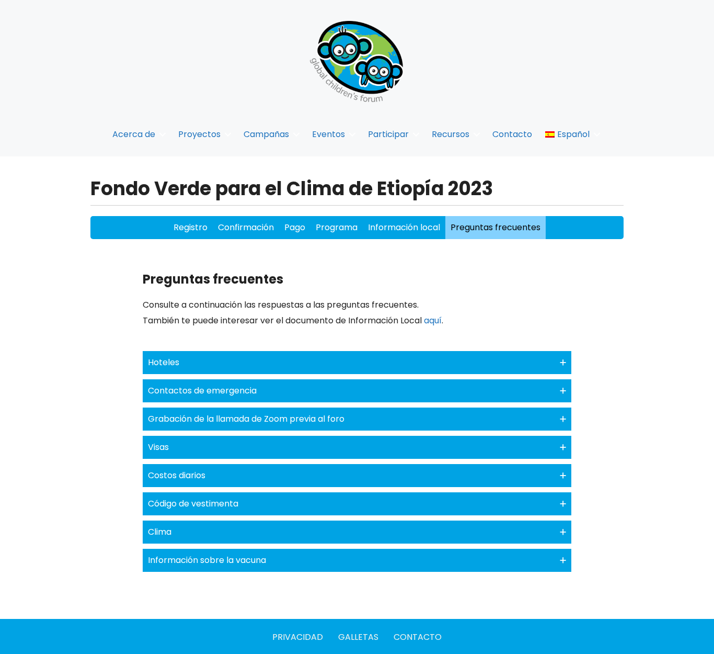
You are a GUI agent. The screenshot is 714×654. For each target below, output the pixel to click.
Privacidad (297, 637)
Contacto (418, 637)
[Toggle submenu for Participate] (416, 134)
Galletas (358, 637)
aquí (433, 320)
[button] (357, 362)
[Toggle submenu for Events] (352, 134)
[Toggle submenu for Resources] (476, 134)
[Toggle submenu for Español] (597, 134)
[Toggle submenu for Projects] (228, 134)
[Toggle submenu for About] (162, 134)
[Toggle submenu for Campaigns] (296, 134)
